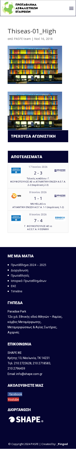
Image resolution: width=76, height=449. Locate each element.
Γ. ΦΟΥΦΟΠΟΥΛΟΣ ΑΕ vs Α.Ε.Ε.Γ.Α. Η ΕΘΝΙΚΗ (38, 227)
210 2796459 (16, 368)
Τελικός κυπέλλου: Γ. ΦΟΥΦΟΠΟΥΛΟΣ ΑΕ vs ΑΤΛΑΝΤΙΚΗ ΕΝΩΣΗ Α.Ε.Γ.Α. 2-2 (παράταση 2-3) (38, 181)
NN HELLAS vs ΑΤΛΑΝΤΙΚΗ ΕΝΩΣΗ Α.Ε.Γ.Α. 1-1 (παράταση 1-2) (38, 205)
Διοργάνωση (19, 270)
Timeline (16, 291)
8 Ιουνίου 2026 (38, 192)
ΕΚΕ (13, 286)
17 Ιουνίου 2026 (38, 166)
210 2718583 (41, 363)
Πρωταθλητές (20, 275)
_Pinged (62, 444)
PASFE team (22, 39)
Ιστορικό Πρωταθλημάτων (28, 281)
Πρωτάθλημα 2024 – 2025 (28, 265)
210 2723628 (22, 363)
